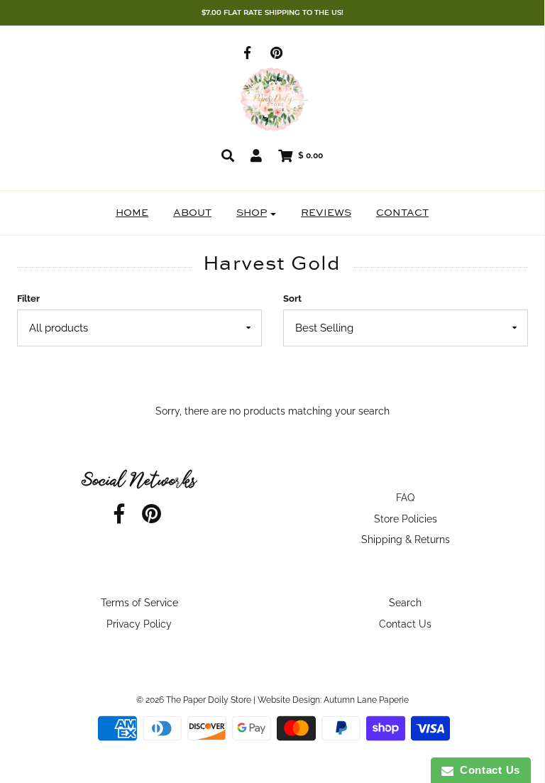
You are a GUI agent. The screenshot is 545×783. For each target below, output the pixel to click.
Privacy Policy (139, 624)
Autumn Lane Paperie (366, 700)
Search (405, 602)
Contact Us (405, 624)
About (192, 213)
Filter (28, 298)
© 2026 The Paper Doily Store (193, 700)
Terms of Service (139, 602)
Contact (402, 213)
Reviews (326, 213)
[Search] (227, 155)
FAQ (405, 497)
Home (132, 213)
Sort (292, 298)
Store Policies (405, 519)
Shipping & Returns (405, 539)
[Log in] (256, 155)
